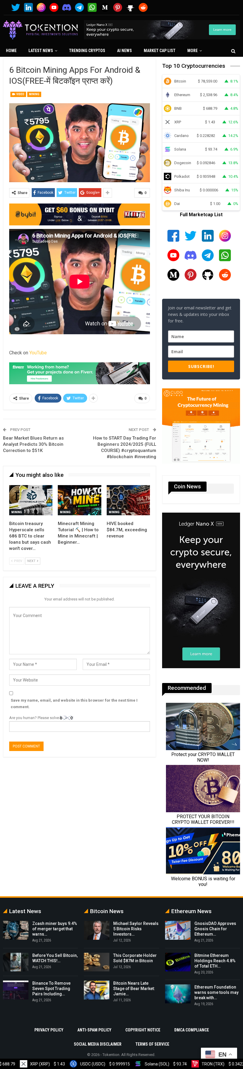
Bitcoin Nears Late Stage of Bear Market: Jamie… (134, 988)
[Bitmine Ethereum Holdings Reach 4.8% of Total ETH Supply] (178, 962)
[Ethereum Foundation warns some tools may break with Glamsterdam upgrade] (178, 993)
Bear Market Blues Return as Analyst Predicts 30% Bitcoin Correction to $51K (33, 444)
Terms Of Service (152, 1044)
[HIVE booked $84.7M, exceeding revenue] (128, 500)
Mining (34, 94)
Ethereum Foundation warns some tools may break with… (216, 992)
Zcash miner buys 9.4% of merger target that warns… (54, 928)
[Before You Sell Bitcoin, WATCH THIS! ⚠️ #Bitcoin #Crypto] (15, 962)
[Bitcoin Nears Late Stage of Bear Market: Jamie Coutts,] (96, 990)
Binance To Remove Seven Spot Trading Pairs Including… (51, 988)
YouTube (38, 353)
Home (11, 50)
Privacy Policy (48, 1030)
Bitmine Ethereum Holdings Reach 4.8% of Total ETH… (215, 960)
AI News (124, 50)
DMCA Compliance (191, 1030)
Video (20, 94)
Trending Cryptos (87, 50)
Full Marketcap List (201, 214)
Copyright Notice (142, 1030)
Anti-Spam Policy (94, 1030)
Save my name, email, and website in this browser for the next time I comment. (74, 703)
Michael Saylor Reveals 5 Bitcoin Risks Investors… (136, 928)
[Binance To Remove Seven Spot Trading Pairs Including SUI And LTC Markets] (15, 990)
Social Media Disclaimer (98, 1044)
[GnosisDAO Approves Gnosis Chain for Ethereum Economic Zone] (178, 930)
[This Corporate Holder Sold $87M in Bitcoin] (96, 962)
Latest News (40, 50)
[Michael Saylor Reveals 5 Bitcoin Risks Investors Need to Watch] (96, 930)
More (192, 50)
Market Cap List (159, 50)
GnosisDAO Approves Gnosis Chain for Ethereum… (215, 928)
